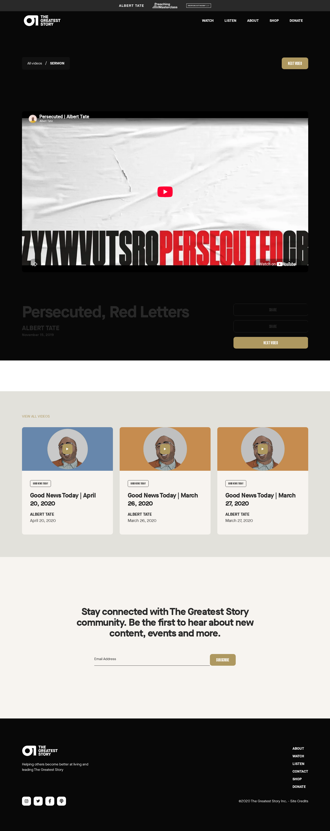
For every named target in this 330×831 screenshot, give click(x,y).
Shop (274, 20)
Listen (230, 20)
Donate (296, 20)
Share (273, 309)
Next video (295, 63)
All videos (34, 63)
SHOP (297, 779)
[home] (42, 20)
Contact (300, 771)
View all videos (36, 416)
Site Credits (299, 801)
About (253, 20)
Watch (208, 20)
